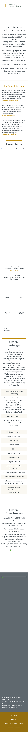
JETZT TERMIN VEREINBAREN (10, 100)
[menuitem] (14, 715)
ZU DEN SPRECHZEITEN (8, 115)
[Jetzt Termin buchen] (14, 553)
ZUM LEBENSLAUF (14, 270)
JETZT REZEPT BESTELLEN (9, 134)
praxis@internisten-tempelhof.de (12, 705)
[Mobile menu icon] (24, 4)
